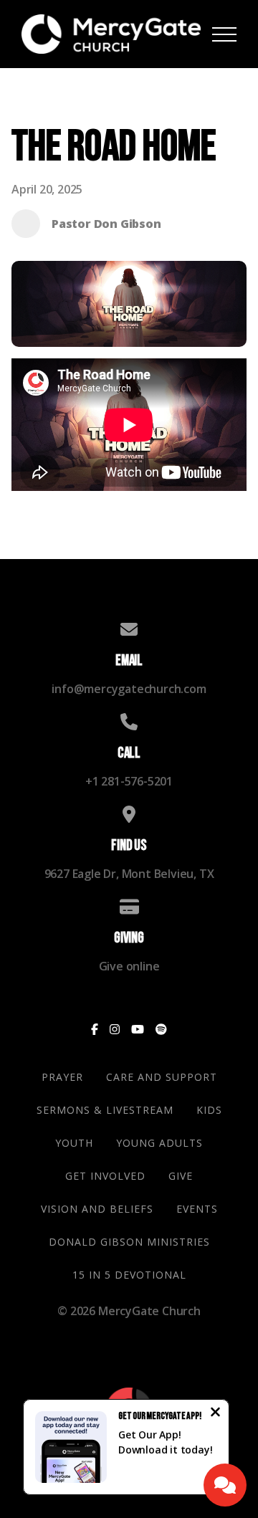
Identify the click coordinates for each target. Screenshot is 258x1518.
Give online (129, 966)
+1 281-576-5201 (129, 781)
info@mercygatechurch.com (129, 689)
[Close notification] (215, 1413)
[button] (224, 34)
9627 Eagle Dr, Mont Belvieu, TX (129, 874)
